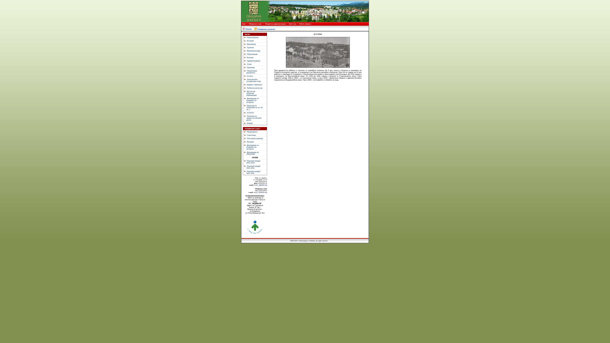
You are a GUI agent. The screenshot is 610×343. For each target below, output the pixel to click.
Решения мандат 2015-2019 (252, 162)
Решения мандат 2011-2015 (252, 167)
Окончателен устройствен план (252, 80)
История (250, 41)
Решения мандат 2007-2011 (252, 172)
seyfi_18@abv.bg (260, 192)
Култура (250, 57)
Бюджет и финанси (254, 85)
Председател (252, 132)
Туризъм (250, 47)
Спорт (249, 64)
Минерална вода (253, 51)
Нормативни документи (250, 72)
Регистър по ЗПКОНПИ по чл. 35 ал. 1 (253, 107)
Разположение (252, 37)
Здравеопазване (253, 61)
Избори (250, 123)
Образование (252, 54)
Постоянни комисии (255, 138)
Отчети (250, 76)
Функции (250, 142)
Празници (251, 67)
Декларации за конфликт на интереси (251, 100)
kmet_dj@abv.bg (260, 185)
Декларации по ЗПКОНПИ (251, 153)
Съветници (251, 135)
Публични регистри (254, 88)
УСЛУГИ (250, 113)
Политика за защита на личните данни (252, 118)
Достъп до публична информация (250, 93)
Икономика (251, 44)
